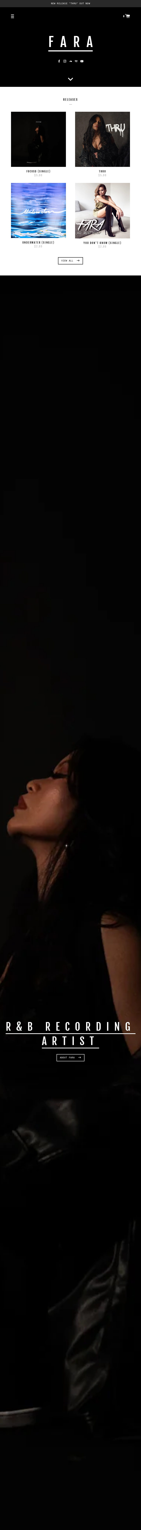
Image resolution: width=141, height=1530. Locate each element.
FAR (70, 42)
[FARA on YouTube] (81, 61)
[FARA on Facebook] (59, 61)
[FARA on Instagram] (64, 61)
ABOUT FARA (68, 1058)
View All (68, 261)
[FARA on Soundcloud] (70, 61)
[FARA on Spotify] (76, 61)
